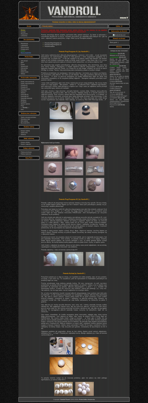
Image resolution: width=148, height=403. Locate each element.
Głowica (23, 134)
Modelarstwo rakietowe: (29, 113)
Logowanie (24, 45)
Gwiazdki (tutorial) (26, 98)
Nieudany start (25, 119)
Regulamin (24, 34)
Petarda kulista (50, 46)
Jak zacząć (24, 61)
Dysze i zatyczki (26, 144)
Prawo (23, 64)
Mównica (119, 47)
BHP (22, 62)
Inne (22, 109)
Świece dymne (25, 104)
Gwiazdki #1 (25, 94)
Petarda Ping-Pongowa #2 (53, 44)
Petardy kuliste (25, 89)
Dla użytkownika (29, 39)
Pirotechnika (29, 57)
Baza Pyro (29, 158)
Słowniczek (24, 66)
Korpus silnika (25, 142)
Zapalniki (24, 91)
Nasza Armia (25, 47)
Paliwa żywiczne (26, 154)
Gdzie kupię (24, 72)
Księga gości (25, 49)
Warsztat (23, 70)
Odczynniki (24, 68)
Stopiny (23, 93)
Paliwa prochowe (26, 152)
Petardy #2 (24, 87)
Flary (22, 106)
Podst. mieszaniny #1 (27, 81)
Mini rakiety (24, 121)
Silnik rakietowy (29, 138)
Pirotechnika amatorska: (29, 78)
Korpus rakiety (25, 131)
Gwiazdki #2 (25, 96)
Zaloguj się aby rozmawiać (119, 51)
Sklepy (23, 74)
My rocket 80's (25, 123)
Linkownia (24, 36)
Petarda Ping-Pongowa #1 (53, 43)
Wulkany (23, 100)
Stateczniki (24, 132)
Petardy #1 (24, 85)
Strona (29, 26)
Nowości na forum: (119, 38)
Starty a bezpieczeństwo (28, 117)
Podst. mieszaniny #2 (27, 83)
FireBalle (23, 102)
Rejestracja (24, 43)
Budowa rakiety (29, 127)
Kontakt (23, 32)
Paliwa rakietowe (28, 148)
